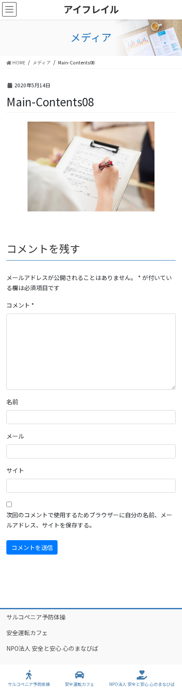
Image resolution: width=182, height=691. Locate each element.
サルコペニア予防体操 (36, 617)
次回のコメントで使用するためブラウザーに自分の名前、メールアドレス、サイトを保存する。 (89, 520)
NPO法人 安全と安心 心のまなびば (52, 648)
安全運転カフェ (27, 632)
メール (15, 436)
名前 (12, 401)
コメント (20, 305)
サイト (15, 470)
